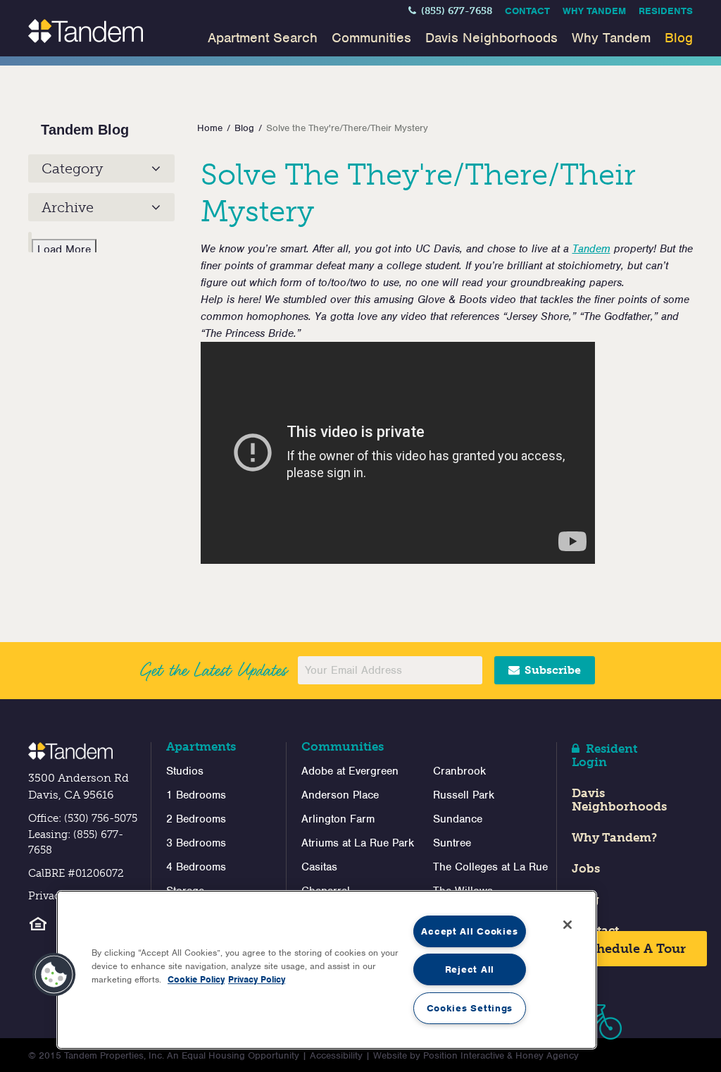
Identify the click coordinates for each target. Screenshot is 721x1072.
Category (72, 168)
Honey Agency (547, 1055)
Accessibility (336, 1055)
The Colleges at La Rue (490, 867)
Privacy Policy (256, 979)
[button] (54, 974)
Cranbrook (459, 771)
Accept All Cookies (469, 931)
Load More (64, 249)
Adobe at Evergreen (350, 771)
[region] (326, 969)
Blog (679, 38)
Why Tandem (594, 11)
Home (209, 128)
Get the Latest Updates (213, 670)
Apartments (201, 746)
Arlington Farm (338, 819)
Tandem (591, 249)
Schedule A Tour (632, 948)
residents (666, 11)
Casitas (319, 867)
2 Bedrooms (196, 819)
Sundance (457, 819)
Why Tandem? (614, 837)
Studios (184, 771)
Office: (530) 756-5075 (82, 818)
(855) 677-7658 (455, 11)
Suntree (452, 843)
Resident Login (604, 755)
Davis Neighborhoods (491, 38)
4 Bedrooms (196, 867)
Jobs (586, 868)
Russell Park (463, 795)
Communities (371, 38)
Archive (68, 207)
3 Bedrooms (196, 843)
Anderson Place (340, 795)
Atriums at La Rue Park (357, 843)
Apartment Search (263, 38)
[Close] (567, 924)
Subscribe (551, 670)
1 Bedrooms (196, 795)
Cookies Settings (470, 1008)
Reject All (469, 969)
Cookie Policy (196, 979)
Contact (527, 11)
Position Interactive (463, 1055)
